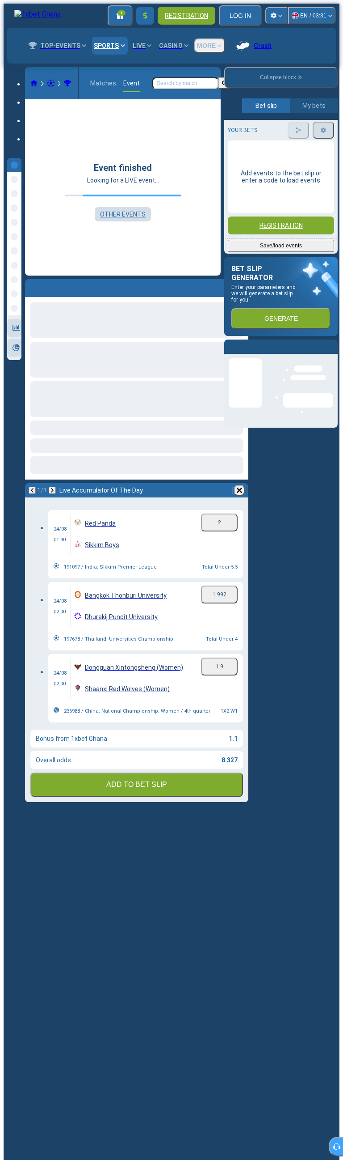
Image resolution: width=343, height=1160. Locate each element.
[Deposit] (145, 16)
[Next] (55, 286)
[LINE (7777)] (34, 83)
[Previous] (32, 286)
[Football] (51, 83)
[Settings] (276, 15)
